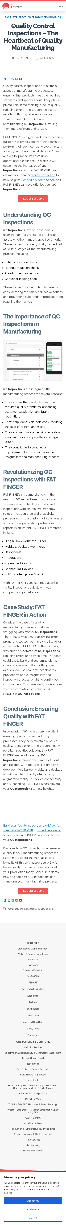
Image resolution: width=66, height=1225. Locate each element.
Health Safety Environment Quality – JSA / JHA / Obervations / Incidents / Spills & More (33, 1086)
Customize (33, 1209)
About (33, 982)
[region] (33, 1198)
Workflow (33, 959)
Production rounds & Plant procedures (33, 1134)
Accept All (33, 1201)
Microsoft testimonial (33, 1058)
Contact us (32, 1035)
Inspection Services (33, 1150)
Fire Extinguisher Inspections (33, 1093)
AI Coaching (33, 976)
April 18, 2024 (47, 58)
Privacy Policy (33, 1028)
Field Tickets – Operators (33, 1074)
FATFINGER (26, 58)
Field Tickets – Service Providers (33, 1069)
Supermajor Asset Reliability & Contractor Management (33, 1053)
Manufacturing (33, 1145)
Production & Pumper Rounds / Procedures (33, 1129)
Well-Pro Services (33, 1047)
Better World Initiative (33, 989)
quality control (46, 908)
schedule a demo (49, 830)
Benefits (33, 943)
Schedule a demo (33, 180)
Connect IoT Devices (33, 970)
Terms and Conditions (33, 1022)
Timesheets (33, 1080)
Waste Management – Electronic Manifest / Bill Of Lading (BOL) (32, 1111)
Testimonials (33, 1063)
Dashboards (33, 965)
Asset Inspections (33, 1123)
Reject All (33, 1218)
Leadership (33, 996)
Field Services (33, 1139)
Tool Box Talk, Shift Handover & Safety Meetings (33, 1104)
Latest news (33, 1015)
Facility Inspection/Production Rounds (33, 17)
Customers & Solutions (33, 1041)
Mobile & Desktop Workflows (33, 954)
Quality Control (33, 1118)
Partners (33, 1002)
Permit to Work (33, 1099)
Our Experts (33, 1009)
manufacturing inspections (22, 908)
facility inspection (43, 175)
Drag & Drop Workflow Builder (33, 948)
